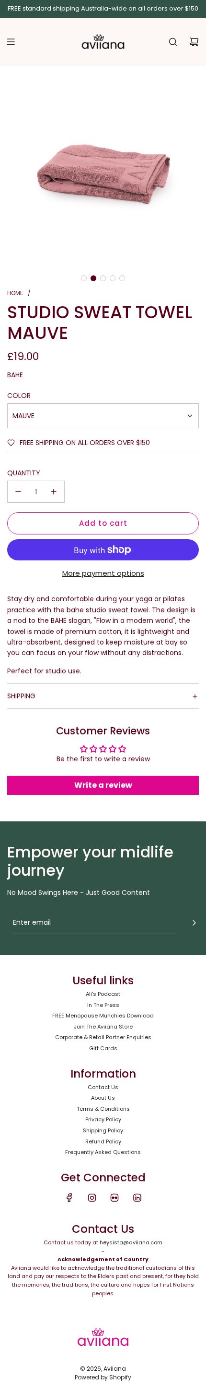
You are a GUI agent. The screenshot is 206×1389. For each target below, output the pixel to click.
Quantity (23, 473)
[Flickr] (114, 1197)
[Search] (172, 41)
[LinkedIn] (137, 1197)
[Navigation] (10, 41)
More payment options (103, 573)
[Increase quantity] (53, 491)
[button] (84, 278)
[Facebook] (69, 1197)
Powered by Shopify (103, 1377)
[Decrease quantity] (18, 491)
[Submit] (194, 922)
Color (19, 395)
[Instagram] (92, 1197)
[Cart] (194, 41)
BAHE (15, 375)
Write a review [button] (103, 785)
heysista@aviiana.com (131, 1242)
